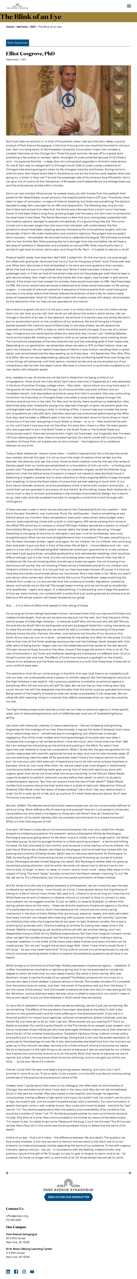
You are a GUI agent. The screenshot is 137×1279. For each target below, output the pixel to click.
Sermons (22, 26)
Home (10, 26)
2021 (32, 26)
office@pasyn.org (17, 1215)
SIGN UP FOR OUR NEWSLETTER (68, 1197)
